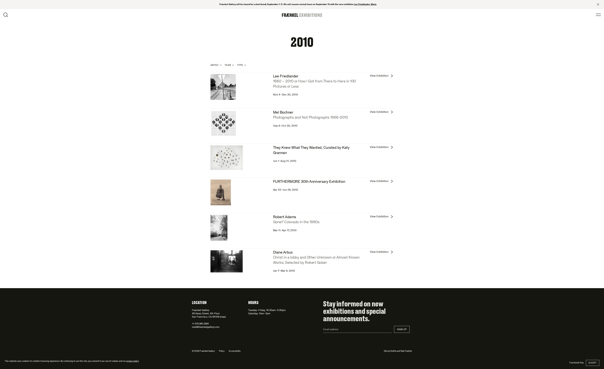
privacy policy (132, 361)
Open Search (5, 14)
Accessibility (234, 351)
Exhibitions (310, 15)
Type (240, 65)
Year (228, 65)
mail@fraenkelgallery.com (205, 327)
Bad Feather (406, 351)
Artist (214, 65)
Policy (221, 351)
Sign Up (402, 329)
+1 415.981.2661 (200, 324)
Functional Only (576, 363)
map (222, 317)
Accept (592, 363)
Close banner (598, 4)
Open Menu (598, 14)
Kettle (393, 351)
